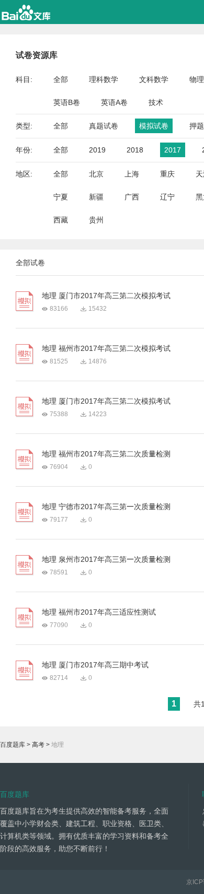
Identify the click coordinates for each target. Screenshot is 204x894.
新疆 (96, 197)
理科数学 (103, 79)
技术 (156, 102)
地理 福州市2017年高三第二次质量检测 (106, 454)
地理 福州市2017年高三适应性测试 (99, 612)
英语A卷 (114, 102)
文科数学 (153, 79)
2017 (172, 150)
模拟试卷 (153, 126)
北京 (96, 174)
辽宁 (167, 197)
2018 (135, 150)
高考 (38, 744)
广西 (131, 197)
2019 (97, 150)
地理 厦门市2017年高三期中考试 (95, 665)
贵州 (96, 220)
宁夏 (60, 197)
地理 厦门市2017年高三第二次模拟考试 (106, 295)
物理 (196, 79)
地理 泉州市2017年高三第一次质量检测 (106, 559)
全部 (60, 79)
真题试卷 (103, 126)
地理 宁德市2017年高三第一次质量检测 (106, 506)
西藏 (60, 220)
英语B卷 (66, 102)
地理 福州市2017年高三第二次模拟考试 (106, 348)
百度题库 (12, 744)
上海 (131, 174)
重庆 (167, 174)
